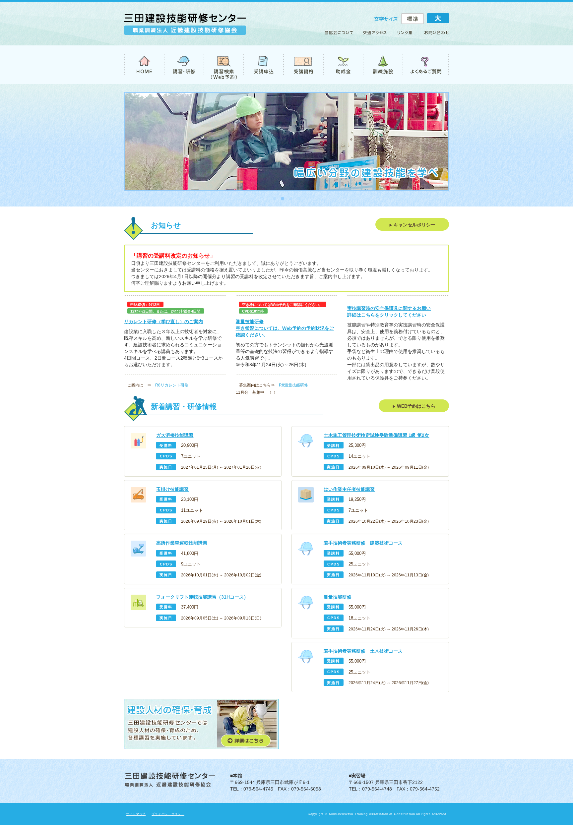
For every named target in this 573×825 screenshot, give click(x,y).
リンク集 (405, 35)
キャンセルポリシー (413, 224)
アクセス (375, 35)
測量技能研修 (250, 321)
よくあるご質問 (426, 64)
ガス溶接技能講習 (174, 435)
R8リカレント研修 (171, 385)
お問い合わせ (433, 35)
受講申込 (263, 64)
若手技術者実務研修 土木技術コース (363, 651)
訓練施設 (383, 64)
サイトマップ (136, 814)
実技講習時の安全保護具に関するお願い (389, 308)
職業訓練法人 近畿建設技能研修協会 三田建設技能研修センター (185, 27)
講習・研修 (184, 64)
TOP (144, 64)
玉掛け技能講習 (172, 489)
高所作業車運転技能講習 (181, 543)
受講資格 (303, 64)
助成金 (343, 64)
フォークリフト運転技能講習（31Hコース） (202, 597)
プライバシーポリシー (168, 814)
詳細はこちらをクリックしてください (386, 315)
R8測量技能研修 (293, 385)
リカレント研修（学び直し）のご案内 (163, 321)
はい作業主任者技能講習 (349, 489)
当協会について (341, 35)
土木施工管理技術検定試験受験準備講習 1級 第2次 (376, 435)
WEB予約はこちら (415, 406)
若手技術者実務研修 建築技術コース (363, 543)
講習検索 (223, 64)
